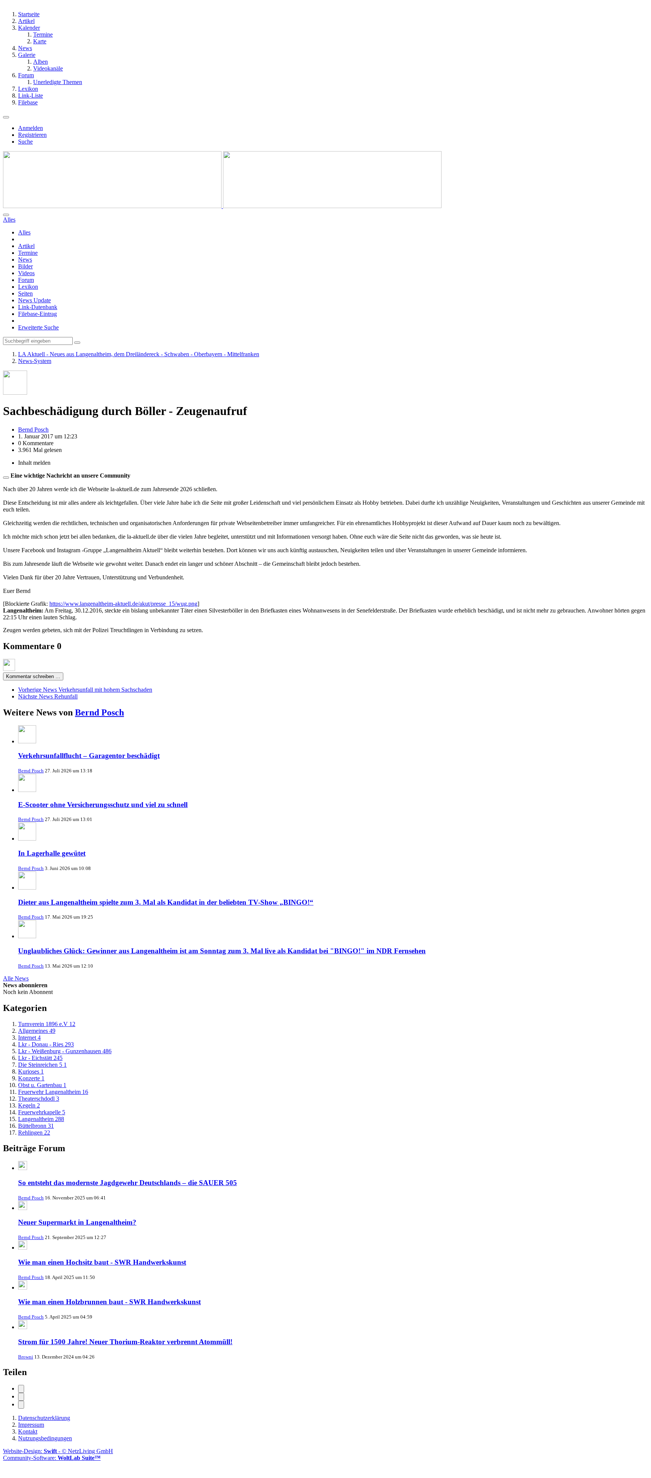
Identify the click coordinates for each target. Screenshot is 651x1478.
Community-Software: (52, 1458)
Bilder (25, 266)
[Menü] (6, 117)
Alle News (16, 978)
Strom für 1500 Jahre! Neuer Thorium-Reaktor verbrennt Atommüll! (125, 1342)
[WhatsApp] (21, 1405)
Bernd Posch (99, 712)
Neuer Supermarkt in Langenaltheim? (77, 1222)
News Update (34, 300)
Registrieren (32, 135)
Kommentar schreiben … (33, 676)
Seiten (25, 293)
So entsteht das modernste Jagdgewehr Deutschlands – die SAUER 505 (127, 1183)
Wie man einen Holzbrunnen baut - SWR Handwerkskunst (109, 1302)
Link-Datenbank (37, 307)
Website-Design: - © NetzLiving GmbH (58, 1451)
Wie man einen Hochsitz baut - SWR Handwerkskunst (102, 1262)
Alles (24, 232)
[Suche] (6, 215)
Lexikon (28, 286)
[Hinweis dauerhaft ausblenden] (6, 477)
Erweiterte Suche (38, 327)
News (25, 259)
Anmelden (30, 128)
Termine (28, 253)
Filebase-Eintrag (37, 314)
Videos (26, 273)
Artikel (26, 246)
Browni (25, 1357)
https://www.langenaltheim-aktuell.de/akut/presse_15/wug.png (123, 603)
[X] (21, 1397)
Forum (26, 280)
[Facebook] (21, 1389)
